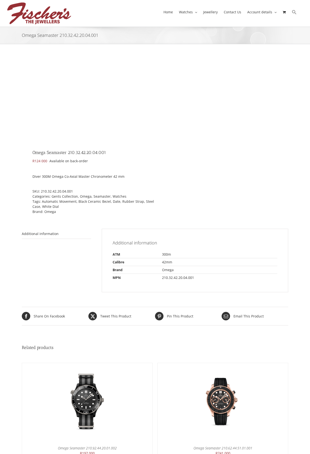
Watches (119, 196)
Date (116, 201)
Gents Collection (65, 196)
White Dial (50, 206)
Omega (86, 196)
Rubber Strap (133, 201)
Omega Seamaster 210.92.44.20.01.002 (87, 448)
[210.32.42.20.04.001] (86, 98)
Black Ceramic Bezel (94, 201)
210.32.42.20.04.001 (178, 277)
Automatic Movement (59, 201)
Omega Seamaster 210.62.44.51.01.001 (223, 448)
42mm (167, 262)
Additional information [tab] (40, 233)
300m (166, 254)
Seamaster (102, 196)
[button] (294, 12)
